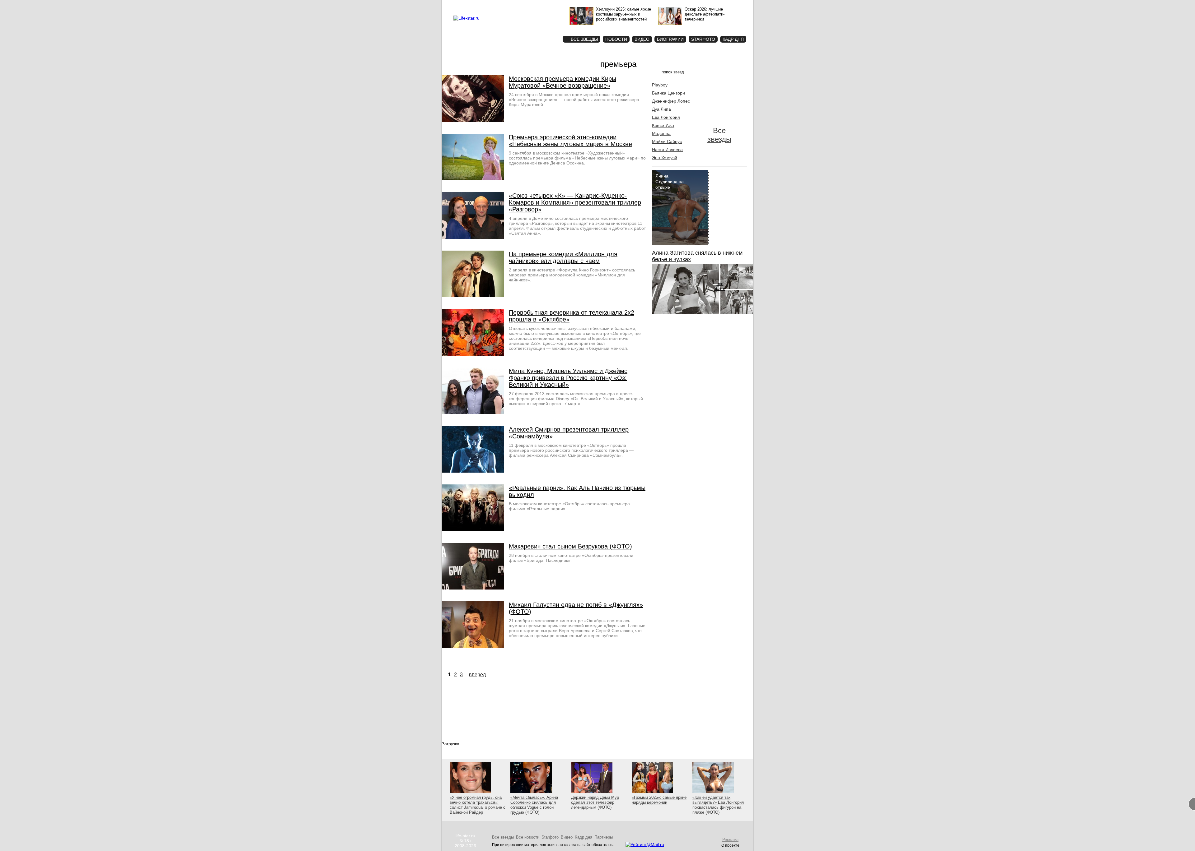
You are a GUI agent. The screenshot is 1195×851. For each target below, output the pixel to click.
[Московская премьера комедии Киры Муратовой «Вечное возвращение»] (473, 120)
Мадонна (661, 133)
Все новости (527, 837)
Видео (642, 39)
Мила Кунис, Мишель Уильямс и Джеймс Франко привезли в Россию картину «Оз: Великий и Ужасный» (568, 378)
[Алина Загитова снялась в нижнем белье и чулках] (685, 312)
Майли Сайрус (667, 141)
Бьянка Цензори (668, 92)
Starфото (539, 28)
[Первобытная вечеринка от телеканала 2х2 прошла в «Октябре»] (473, 354)
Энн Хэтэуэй (664, 157)
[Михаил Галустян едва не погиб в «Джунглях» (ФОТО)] (473, 646)
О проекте (493, 5)
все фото (720, 286)
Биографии (670, 39)
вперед (477, 674)
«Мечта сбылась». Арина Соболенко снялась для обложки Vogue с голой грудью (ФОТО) (534, 805)
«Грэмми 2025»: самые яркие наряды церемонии (659, 800)
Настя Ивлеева (667, 149)
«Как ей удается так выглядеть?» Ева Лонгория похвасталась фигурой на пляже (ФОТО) (718, 805)
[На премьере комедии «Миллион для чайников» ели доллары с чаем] (473, 295)
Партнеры (603, 837)
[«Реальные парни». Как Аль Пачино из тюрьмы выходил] (473, 529)
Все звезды (719, 134)
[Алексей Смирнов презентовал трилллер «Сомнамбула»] (473, 471)
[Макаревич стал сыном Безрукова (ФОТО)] (473, 587)
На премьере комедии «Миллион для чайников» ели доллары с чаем (563, 257)
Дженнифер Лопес (671, 101)
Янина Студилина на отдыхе (669, 181)
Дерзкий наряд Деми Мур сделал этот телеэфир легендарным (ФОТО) (595, 802)
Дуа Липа (661, 109)
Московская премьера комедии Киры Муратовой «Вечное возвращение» (562, 82)
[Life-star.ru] (466, 18)
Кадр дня (733, 39)
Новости (616, 39)
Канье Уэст (663, 125)
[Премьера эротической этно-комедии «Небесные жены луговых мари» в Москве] (473, 178)
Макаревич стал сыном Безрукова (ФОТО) (570, 546)
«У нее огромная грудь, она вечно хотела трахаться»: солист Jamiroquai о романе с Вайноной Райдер (477, 805)
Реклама (510, 5)
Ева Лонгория (666, 117)
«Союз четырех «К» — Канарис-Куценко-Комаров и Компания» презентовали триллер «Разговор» (575, 202)
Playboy (660, 84)
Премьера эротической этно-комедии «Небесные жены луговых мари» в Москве (570, 140)
